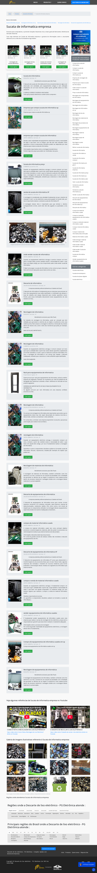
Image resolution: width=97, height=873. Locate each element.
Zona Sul (37, 810)
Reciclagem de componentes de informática (81, 96)
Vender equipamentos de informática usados (80, 260)
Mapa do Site (84, 852)
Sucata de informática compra (79, 255)
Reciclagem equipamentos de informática (81, 128)
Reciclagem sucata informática (78, 143)
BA (39, 832)
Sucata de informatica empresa (79, 169)
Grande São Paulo (53, 810)
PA (57, 832)
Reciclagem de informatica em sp (28, 22)
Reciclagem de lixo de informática (78, 114)
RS (32, 832)
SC (28, 832)
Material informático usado (80, 237)
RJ (9, 832)
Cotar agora (13, 67)
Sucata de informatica (79, 150)
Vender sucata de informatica (81, 195)
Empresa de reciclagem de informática (80, 79)
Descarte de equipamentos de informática (80, 198)
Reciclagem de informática (63, 22)
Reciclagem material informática (78, 133)
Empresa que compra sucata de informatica (46, 22)
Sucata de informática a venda (79, 154)
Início (62, 852)
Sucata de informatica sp (79, 176)
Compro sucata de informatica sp (78, 74)
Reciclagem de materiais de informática (80, 119)
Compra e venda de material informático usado (80, 223)
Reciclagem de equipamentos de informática (81, 101)
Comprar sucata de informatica (78, 69)
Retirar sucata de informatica (81, 147)
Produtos (47, 2)
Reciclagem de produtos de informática (80, 124)
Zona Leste (43, 810)
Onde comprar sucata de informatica (79, 88)
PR (24, 832)
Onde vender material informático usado (79, 245)
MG (13, 832)
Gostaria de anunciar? (80, 2)
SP (20, 832)
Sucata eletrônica (77, 279)
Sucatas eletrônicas (78, 270)
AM (53, 832)
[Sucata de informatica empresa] (13, 50)
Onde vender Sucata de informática (79, 250)
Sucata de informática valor (80, 179)
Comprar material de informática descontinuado (80, 233)
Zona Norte (21, 810)
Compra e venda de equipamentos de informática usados (81, 217)
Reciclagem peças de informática (78, 138)
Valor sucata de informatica (80, 182)
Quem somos (61, 2)
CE (43, 832)
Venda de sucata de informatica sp (78, 191)
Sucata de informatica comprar (79, 159)
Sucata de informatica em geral (13, 22)
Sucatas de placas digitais (80, 276)
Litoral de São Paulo (64, 810)
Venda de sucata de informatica (78, 186)
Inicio (35, 2)
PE (36, 832)
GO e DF (48, 832)
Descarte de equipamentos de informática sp (81, 22)
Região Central (12, 810)
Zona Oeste (29, 810)
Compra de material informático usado (78, 211)
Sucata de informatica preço (80, 173)
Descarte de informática (79, 207)
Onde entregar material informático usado (79, 240)
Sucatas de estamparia (79, 273)
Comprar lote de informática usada (81, 228)
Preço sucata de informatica (80, 92)
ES (17, 832)
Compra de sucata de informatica (78, 64)
